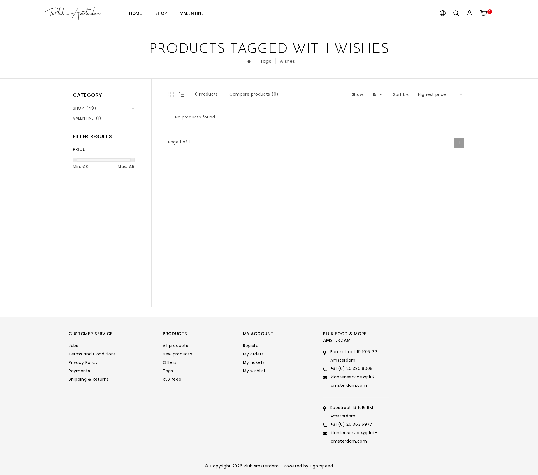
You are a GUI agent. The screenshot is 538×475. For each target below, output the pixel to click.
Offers (170, 362)
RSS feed (172, 379)
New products (177, 354)
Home (135, 13)
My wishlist (254, 371)
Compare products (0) (254, 94)
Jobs (73, 345)
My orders (253, 354)
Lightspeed (321, 466)
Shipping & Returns (89, 379)
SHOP (161, 13)
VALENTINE (192, 13)
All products (175, 345)
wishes (287, 61)
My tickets (254, 362)
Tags (266, 61)
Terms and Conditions (92, 354)
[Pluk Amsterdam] (73, 13)
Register (251, 345)
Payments (79, 371)
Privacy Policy (83, 362)
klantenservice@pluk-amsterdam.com (354, 381)
